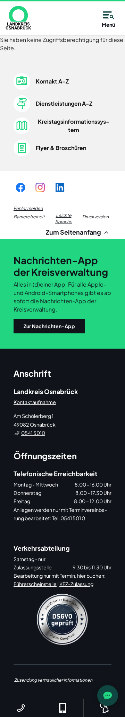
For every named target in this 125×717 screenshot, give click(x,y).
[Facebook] (20, 187)
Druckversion (95, 216)
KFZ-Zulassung (76, 584)
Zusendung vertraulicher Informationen (53, 680)
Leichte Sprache (63, 218)
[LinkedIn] (60, 187)
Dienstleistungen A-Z (64, 103)
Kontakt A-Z (52, 81)
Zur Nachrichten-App (49, 326)
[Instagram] (40, 187)
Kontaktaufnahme (35, 402)
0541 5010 (33, 433)
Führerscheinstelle (35, 584)
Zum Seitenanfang (74, 232)
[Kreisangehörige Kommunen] (104, 708)
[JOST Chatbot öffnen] (107, 695)
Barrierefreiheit (29, 216)
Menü (108, 24)
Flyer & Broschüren (61, 147)
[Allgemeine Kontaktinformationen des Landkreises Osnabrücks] (21, 708)
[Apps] (62, 708)
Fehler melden (28, 208)
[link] (18, 17)
